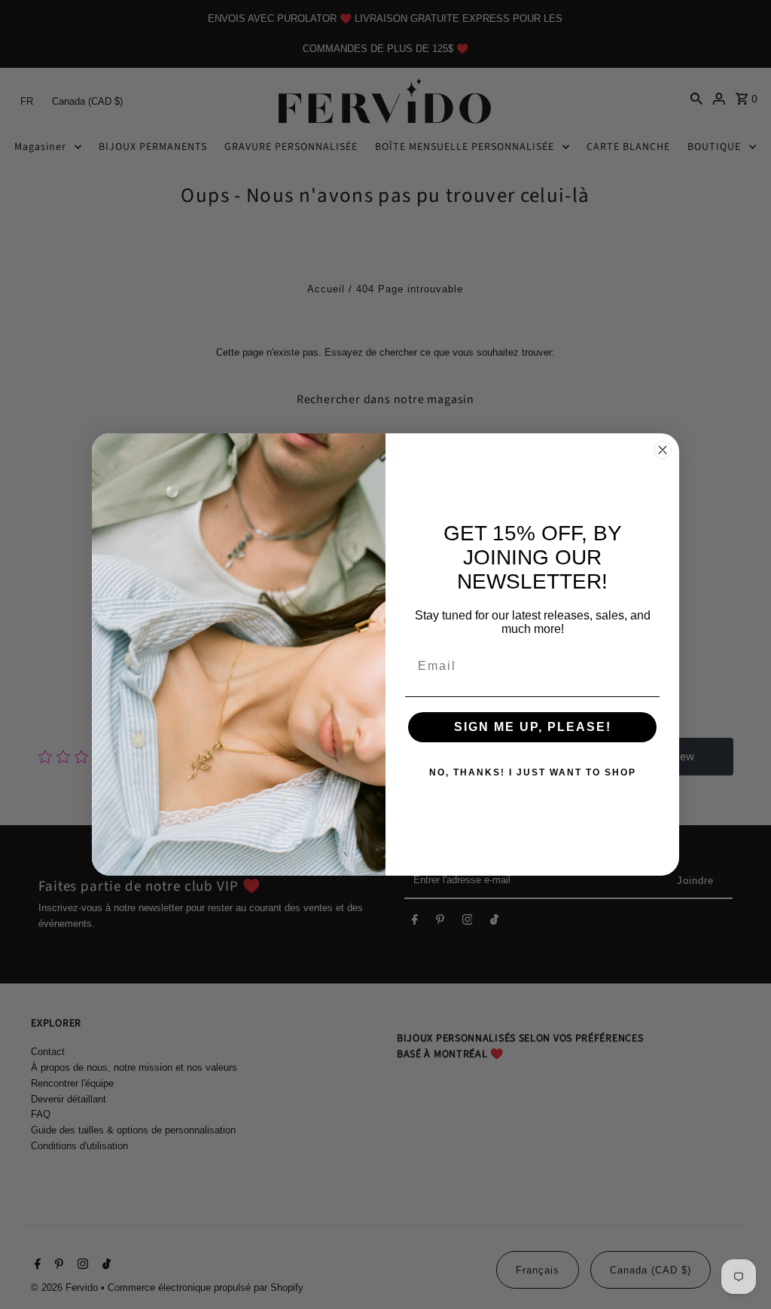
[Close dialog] (663, 450)
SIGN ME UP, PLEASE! (532, 726)
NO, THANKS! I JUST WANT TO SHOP (532, 772)
